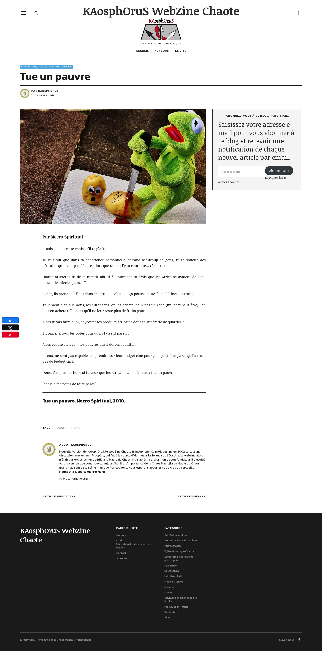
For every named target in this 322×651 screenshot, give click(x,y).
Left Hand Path (173, 576)
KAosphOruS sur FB (298, 12)
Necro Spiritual (67, 428)
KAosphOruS (81, 445)
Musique (169, 587)
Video (167, 617)
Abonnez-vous (279, 171)
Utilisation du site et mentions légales (134, 546)
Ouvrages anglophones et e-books (181, 599)
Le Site (180, 51)
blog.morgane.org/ (75, 479)
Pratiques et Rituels (176, 607)
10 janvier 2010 (43, 95)
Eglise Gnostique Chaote (179, 551)
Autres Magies (172, 546)
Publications (171, 612)
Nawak (168, 592)
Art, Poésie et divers (176, 535)
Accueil (142, 51)
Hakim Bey (170, 566)
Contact (121, 553)
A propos (121, 558)
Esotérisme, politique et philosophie (46, 66)
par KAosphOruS (45, 91)
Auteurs (161, 51)
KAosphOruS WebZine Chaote (161, 10)
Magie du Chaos (173, 582)
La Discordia (171, 571)
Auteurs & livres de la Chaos (181, 540)
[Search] (36, 12)
